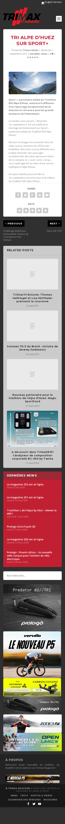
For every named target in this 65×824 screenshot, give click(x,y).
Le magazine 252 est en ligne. (25, 484)
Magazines (50, 800)
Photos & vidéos (41, 795)
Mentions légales (45, 788)
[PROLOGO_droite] (32, 712)
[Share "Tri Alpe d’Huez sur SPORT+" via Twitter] (25, 195)
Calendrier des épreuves (24, 800)
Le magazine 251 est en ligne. (25, 497)
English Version (53, 2)
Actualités (35, 53)
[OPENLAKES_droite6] (32, 749)
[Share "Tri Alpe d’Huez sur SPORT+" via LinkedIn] (39, 195)
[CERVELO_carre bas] (32, 676)
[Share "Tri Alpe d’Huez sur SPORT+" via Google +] (32, 195)
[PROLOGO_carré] (32, 629)
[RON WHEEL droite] (32, 694)
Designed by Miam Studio (32, 791)
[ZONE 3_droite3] (32, 731)
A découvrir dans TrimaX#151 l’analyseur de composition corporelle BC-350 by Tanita (33, 455)
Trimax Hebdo (30, 50)
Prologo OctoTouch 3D (21, 526)
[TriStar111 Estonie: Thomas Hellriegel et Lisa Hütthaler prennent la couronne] (32, 274)
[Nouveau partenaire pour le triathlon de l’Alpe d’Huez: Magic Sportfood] (32, 374)
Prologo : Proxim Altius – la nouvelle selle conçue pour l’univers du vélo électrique (29, 556)
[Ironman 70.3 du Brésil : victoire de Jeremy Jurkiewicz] (32, 326)
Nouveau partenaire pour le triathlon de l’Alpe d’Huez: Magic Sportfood (33, 398)
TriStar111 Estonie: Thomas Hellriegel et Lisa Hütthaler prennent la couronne (32, 298)
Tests (24, 795)
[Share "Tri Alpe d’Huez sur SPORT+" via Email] (47, 195)
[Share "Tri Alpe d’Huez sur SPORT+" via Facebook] (18, 195)
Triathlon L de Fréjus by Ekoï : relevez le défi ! (32, 512)
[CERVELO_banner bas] (32, 782)
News (44, 53)
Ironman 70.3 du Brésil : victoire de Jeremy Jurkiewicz (32, 348)
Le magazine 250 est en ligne (25, 539)
